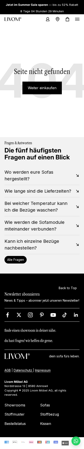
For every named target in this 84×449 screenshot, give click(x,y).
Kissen (45, 423)
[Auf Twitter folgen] (19, 315)
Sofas (45, 405)
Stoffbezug (49, 414)
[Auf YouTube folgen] (53, 315)
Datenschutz (23, 370)
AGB (7, 370)
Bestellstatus (15, 423)
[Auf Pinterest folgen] (42, 315)
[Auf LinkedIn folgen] (76, 315)
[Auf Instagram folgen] (30, 315)
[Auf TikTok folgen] (65, 315)
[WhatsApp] (75, 441)
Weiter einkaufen (42, 88)
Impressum (43, 370)
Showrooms (14, 405)
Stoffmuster (14, 414)
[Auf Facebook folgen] (7, 315)
